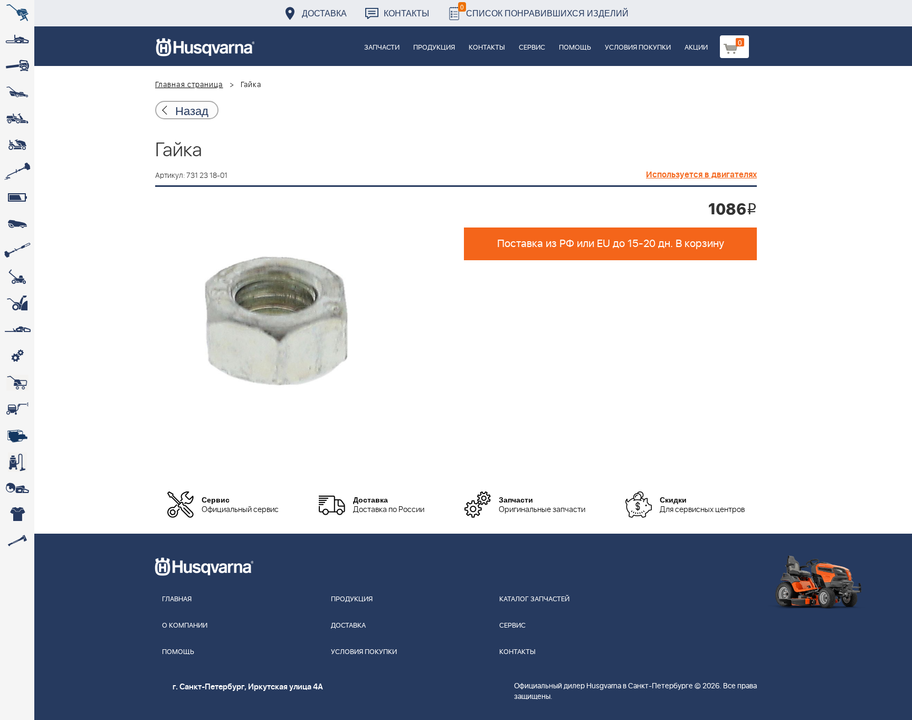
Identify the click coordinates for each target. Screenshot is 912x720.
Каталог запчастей (534, 599)
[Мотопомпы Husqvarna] (17, 435)
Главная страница (189, 85)
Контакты (406, 13)
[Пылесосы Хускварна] (17, 462)
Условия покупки (638, 48)
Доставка (324, 13)
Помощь (575, 48)
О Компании (184, 626)
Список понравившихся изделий (544, 10)
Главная (177, 599)
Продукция (434, 48)
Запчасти (382, 48)
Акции (696, 48)
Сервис (532, 48)
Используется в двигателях (701, 174)
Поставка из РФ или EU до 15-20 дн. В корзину (610, 244)
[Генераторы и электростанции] (17, 383)
